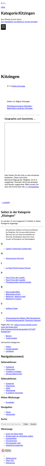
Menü (8, 412)
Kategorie (10, 367)
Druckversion (11, 441)
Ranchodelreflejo (13, 292)
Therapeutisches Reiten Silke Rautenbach (23, 318)
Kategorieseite (12, 349)
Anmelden (10, 402)
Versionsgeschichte (14, 374)
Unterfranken (11, 338)
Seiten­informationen (14, 445)
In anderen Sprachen (14, 393)
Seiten (8, 347)
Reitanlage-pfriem (13, 294)
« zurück (6, 203)
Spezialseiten (11, 438)
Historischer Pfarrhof (15, 258)
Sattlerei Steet (12, 308)
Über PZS (10, 461)
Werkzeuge (10, 390)
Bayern (9, 336)
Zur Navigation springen (11, 22)
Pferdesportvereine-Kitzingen (19, 106)
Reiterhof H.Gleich (13, 299)
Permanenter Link (13, 443)
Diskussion (10, 369)
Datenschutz (11, 458)
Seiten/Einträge (18, 86)
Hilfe (3, 7)
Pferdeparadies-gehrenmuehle (18, 282)
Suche (4, 419)
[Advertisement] (22, 47)
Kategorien (5, 332)
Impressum (10, 463)
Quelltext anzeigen (13, 372)
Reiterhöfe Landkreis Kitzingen (20, 108)
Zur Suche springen (29, 22)
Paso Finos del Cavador (15, 280)
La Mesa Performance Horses (18, 268)
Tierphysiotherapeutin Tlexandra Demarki (23, 320)
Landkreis (10, 351)
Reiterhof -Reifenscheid (15, 297)
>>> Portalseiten (32, 187)
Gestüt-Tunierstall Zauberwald (18, 249)
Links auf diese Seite (14, 434)
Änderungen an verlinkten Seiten (19, 436)
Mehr (8, 388)
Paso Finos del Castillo (15, 278)
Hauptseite (10, 414)
